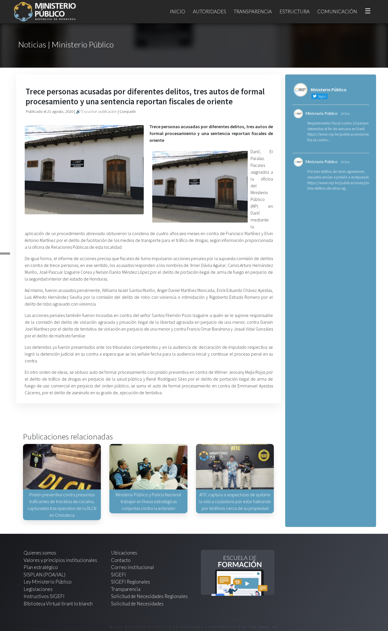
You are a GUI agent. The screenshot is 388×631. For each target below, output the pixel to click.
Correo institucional (132, 567)
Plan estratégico (41, 567)
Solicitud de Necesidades (137, 604)
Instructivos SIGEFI (44, 596)
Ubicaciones (124, 553)
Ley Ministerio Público (48, 582)
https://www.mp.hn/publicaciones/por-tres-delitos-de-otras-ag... (339, 185)
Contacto (121, 560)
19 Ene (345, 113)
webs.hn (268, 627)
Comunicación (337, 11)
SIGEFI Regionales (130, 582)
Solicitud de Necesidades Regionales (149, 596)
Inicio (177, 11)
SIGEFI (118, 575)
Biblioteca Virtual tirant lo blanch (58, 604)
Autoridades (209, 11)
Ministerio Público (321, 113)
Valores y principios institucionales (60, 560)
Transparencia (253, 11)
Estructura (294, 11)
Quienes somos (40, 553)
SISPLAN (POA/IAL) (44, 575)
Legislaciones (38, 589)
